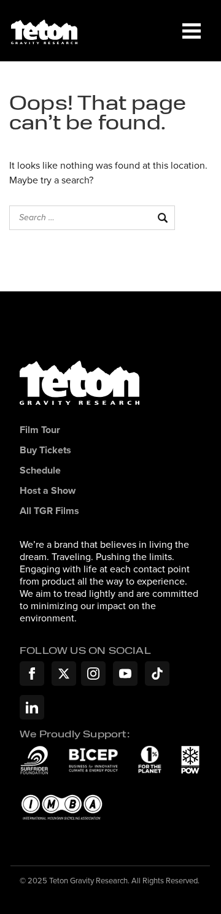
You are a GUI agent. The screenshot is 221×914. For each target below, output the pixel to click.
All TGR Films (49, 511)
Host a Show (48, 491)
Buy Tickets (45, 450)
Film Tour (40, 430)
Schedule (40, 471)
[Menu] (191, 30)
